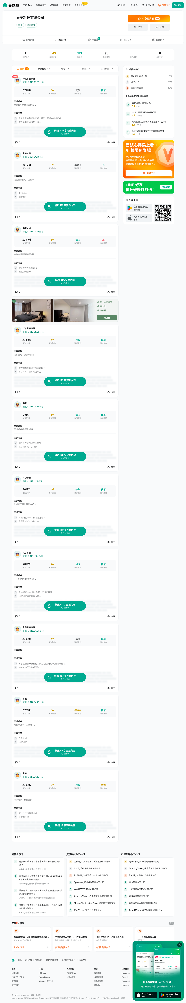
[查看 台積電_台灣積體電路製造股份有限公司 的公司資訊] (93, 861)
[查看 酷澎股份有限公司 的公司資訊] (148, 882)
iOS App (42, 973)
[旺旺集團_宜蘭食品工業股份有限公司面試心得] (148, 123)
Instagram (126, 973)
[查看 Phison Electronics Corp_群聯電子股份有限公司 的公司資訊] (93, 903)
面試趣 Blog (71, 973)
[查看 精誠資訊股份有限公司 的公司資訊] (148, 896)
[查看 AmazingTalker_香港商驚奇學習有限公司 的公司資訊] (93, 896)
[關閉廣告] (179, 944)
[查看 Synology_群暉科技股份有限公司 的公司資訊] (93, 882)
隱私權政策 (98, 981)
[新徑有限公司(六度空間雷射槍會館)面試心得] (148, 132)
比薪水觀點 (71, 977)
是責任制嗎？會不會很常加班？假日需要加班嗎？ (39, 863)
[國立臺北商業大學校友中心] (148, 76)
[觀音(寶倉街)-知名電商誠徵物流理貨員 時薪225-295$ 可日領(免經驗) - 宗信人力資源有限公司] (31, 939)
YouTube (125, 985)
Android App (44, 977)
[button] (24, 977)
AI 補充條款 (98, 977)
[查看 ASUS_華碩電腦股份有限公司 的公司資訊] (93, 868)
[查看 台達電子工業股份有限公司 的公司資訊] (93, 889)
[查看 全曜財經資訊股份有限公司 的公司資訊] (148, 889)
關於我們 (15, 973)
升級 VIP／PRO (18, 977)
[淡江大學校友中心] (148, 82)
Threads (125, 977)
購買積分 (15, 981)
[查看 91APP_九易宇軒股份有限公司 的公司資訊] (93, 910)
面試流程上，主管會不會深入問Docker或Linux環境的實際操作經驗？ (40, 878)
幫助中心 (97, 985)
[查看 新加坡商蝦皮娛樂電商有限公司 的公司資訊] (148, 903)
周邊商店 (15, 985)
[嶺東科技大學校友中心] (148, 88)
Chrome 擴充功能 (46, 981)
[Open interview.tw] (13, 960)
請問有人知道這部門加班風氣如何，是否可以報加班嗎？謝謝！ (40, 907)
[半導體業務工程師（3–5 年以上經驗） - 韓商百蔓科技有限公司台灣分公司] (72, 939)
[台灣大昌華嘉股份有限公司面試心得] (148, 114)
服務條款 (97, 973)
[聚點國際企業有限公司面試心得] (148, 104)
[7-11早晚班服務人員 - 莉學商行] (154, 939)
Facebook (126, 981)
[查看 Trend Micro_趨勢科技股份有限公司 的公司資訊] (148, 910)
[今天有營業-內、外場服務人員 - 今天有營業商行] (113, 939)
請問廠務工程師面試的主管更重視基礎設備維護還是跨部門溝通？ (40, 892)
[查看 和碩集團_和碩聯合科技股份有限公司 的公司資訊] (93, 875)
